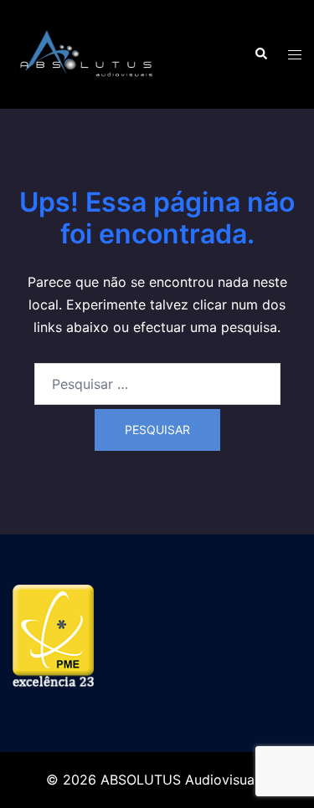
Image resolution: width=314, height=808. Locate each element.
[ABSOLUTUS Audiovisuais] (87, 52)
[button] (260, 54)
